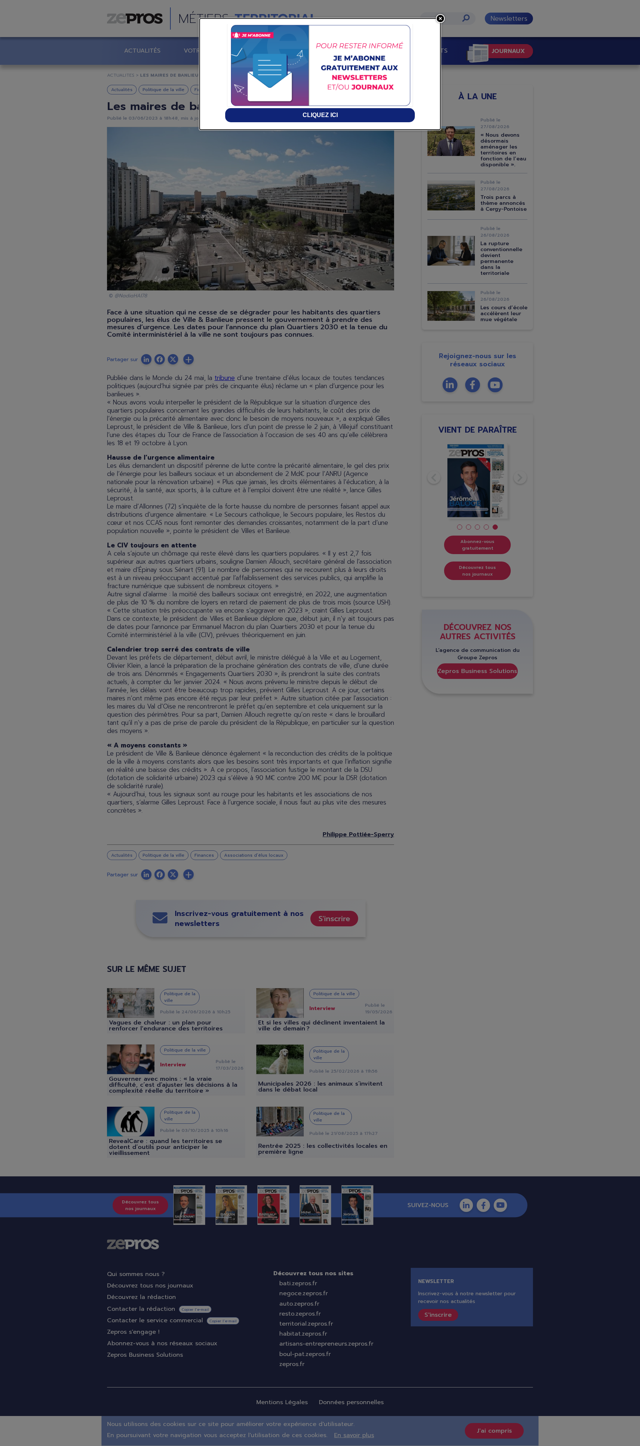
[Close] (440, 18)
